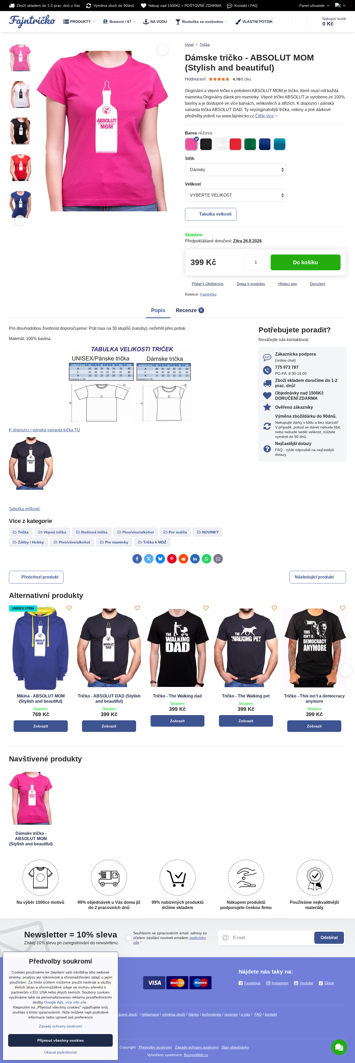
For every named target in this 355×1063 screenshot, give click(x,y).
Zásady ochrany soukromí (196, 1047)
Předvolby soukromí (155, 1047)
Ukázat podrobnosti (60, 1052)
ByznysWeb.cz (196, 1055)
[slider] (219, 79)
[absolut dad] (31, 488)
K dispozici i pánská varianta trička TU (44, 430)
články (193, 1014)
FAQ (258, 1014)
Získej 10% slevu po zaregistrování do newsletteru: (71, 943)
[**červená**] (235, 144)
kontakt (271, 1014)
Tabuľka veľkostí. (24, 509)
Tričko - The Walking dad (177, 696)
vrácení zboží (126, 1014)
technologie (212, 1014)
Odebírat (329, 937)
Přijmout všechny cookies (60, 1040)
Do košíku (305, 262)
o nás (245, 1014)
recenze (231, 1014)
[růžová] (191, 144)
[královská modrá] (265, 144)
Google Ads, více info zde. (66, 1002)
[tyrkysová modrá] (279, 144)
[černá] (206, 144)
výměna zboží (173, 1014)
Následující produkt (314, 577)
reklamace (150, 1014)
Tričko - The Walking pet (246, 696)
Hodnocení (195, 79)
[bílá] (220, 144)
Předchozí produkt (39, 577)
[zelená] (250, 144)
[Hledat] (299, 21)
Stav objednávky (235, 1047)
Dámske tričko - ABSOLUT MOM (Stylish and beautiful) (31, 838)
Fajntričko (208, 294)
